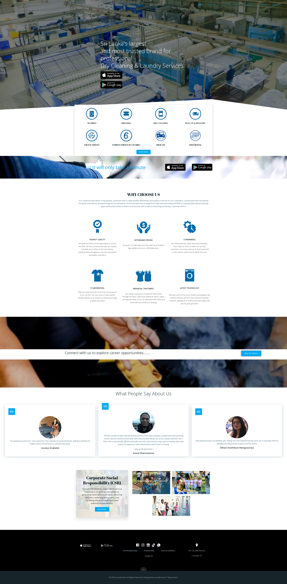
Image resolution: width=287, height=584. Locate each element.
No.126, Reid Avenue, (196, 550)
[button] (4, 430)
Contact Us (276, 4)
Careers (263, 4)
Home (200, 4)
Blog (237, 4)
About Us (211, 4)
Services (249, 4)
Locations (226, 4)
